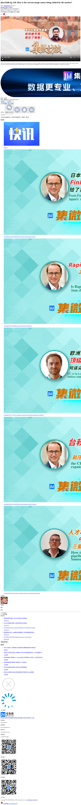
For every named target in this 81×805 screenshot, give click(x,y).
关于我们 (24, 717)
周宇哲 (8, 5)
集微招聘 (11, 717)
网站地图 (20, 717)
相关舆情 (3, 7)
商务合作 (29, 717)
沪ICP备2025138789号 (32, 800)
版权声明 (7, 717)
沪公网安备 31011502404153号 (10, 803)
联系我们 (16, 717)
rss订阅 (32, 717)
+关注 (2, 595)
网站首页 (3, 717)
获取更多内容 (4, 641)
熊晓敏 (5, 5)
